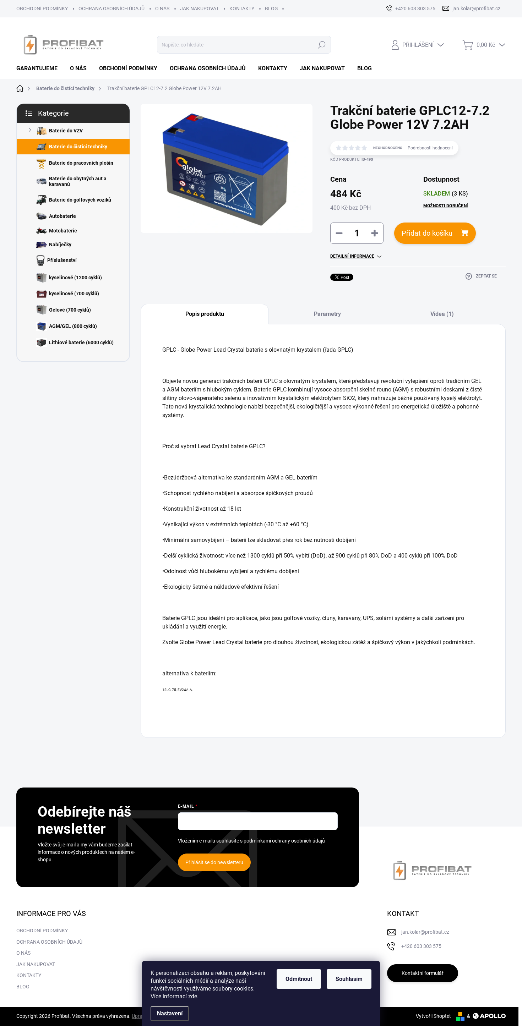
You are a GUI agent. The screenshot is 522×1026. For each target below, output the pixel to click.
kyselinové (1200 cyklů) (75, 277)
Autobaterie (62, 216)
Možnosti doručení (445, 205)
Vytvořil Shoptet (433, 1016)
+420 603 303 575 (421, 946)
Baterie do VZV (66, 130)
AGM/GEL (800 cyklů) (73, 326)
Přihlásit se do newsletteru (214, 862)
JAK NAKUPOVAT (199, 8)
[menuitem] (39, 68)
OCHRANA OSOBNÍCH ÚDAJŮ (111, 8)
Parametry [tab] (327, 314)
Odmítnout (299, 979)
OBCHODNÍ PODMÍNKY (42, 8)
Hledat (321, 45)
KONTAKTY (241, 8)
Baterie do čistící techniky (78, 146)
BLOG (271, 8)
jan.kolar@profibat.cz (425, 932)
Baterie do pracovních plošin (81, 163)
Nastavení (170, 1013)
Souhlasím (349, 979)
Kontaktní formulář (423, 973)
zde (192, 996)
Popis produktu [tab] (204, 314)
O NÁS (162, 8)
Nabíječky (60, 244)
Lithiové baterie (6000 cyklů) (81, 342)
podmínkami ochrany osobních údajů (284, 841)
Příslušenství (62, 260)
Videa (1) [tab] (442, 314)
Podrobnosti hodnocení (430, 148)
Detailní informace (352, 256)
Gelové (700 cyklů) (70, 310)
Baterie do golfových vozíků (80, 200)
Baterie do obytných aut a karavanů (78, 181)
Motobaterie (63, 231)
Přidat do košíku (427, 233)
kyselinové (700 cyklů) (74, 293)
